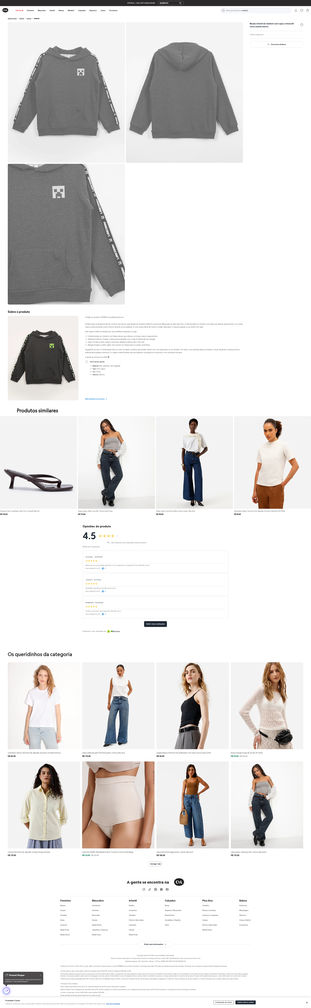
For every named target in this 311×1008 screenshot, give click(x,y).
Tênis (167, 925)
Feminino (30, 10)
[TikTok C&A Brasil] (149, 889)
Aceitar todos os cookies (246, 1002)
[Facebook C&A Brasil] (167, 889)
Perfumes (243, 905)
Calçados (82, 10)
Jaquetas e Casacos (100, 930)
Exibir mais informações (153, 944)
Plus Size (207, 900)
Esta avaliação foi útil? (93, 568)
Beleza (61, 10)
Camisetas (96, 905)
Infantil (52, 10)
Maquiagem (243, 910)
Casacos (63, 925)
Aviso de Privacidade (113, 1004)
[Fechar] (307, 1002)
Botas (167, 905)
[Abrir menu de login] (295, 10)
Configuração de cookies (223, 1002)
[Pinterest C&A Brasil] (155, 889)
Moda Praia (64, 930)
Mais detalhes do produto (96, 399)
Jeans (103, 10)
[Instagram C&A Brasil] (143, 889)
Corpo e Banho (245, 920)
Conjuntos (133, 910)
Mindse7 (71, 10)
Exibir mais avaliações (155, 624)
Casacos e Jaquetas (210, 915)
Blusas (62, 905)
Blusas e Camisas (209, 910)
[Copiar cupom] (180, 3)
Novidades (113, 10)
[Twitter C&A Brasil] (161, 889)
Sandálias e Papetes (173, 920)
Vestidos (63, 915)
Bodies (131, 905)
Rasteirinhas (169, 915)
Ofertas (19, 10)
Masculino (42, 10)
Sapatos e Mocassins (173, 910)
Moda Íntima (65, 935)
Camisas (95, 910)
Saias (62, 920)
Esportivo (93, 10)
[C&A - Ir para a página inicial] (5, 10)
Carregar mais (155, 864)
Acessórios (243, 925)
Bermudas (96, 915)
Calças (63, 910)
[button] (255, 10)
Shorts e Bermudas (136, 920)
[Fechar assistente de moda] (40, 975)
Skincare (242, 915)
